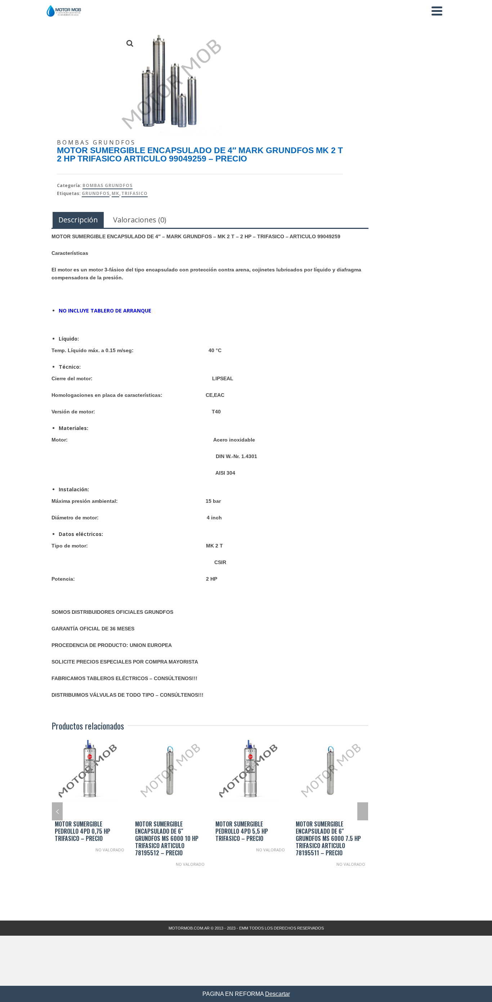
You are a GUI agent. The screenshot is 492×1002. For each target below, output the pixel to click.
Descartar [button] (277, 994)
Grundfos (95, 193)
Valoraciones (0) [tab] (139, 220)
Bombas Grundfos (107, 185)
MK (115, 193)
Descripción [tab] (78, 220)
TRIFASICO (134, 193)
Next (362, 811)
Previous (57, 811)
